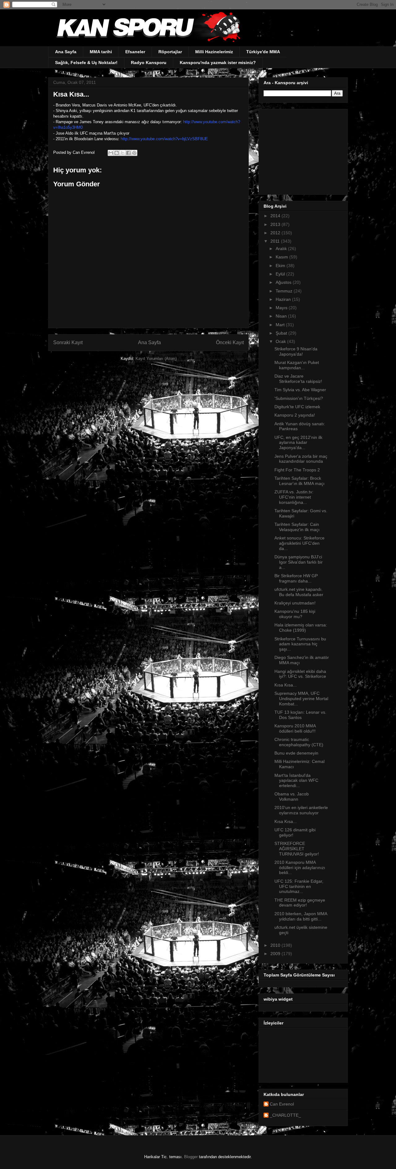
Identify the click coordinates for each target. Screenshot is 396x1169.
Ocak (281, 341)
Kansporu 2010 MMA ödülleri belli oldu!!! (295, 728)
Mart (281, 324)
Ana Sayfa (65, 51)
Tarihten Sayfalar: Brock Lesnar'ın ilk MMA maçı (299, 481)
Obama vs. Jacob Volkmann (291, 796)
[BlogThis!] (117, 153)
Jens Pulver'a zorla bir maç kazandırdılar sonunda (300, 459)
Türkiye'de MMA (263, 51)
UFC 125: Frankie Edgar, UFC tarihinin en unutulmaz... (298, 886)
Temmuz (285, 290)
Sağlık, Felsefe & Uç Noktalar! (86, 62)
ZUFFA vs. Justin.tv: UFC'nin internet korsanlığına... (293, 497)
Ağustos (284, 282)
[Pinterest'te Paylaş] (134, 153)
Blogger (191, 1156)
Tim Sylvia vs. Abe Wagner (300, 389)
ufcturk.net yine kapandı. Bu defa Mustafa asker (298, 592)
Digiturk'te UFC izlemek (297, 406)
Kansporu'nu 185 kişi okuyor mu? (294, 614)
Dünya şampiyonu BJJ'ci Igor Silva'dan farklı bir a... (298, 562)
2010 (276, 945)
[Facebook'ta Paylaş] (128, 153)
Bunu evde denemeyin (296, 753)
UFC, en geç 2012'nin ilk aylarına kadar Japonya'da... (298, 442)
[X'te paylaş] (122, 153)
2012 (276, 232)
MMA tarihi (101, 51)
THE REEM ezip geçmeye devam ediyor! (299, 903)
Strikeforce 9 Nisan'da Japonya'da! (295, 351)
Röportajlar (170, 51)
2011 (275, 241)
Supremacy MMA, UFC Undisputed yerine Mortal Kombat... (301, 698)
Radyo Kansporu (148, 62)
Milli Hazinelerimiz (214, 51)
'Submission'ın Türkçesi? (298, 398)
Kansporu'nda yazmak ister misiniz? (218, 62)
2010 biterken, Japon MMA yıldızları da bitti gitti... (300, 916)
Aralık (282, 248)
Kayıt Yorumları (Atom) (156, 358)
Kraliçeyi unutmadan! (295, 602)
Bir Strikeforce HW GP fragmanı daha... (296, 578)
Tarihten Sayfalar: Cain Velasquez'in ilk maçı (297, 527)
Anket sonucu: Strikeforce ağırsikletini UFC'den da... (299, 543)
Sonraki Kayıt (68, 342)
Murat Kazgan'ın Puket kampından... (296, 365)
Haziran (284, 299)
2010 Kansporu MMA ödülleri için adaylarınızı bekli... (299, 867)
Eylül (281, 273)
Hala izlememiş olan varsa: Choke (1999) (300, 627)
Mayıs (282, 307)
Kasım (282, 256)
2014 (276, 215)
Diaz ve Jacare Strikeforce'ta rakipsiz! (298, 379)
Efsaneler (135, 51)
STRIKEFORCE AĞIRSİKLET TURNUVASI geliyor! (296, 848)
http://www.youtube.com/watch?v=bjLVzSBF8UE (164, 138)
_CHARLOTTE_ (285, 1115)
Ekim (281, 265)
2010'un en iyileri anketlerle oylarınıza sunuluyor (301, 810)
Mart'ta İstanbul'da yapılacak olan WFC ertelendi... (296, 780)
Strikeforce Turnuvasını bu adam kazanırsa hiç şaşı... (300, 644)
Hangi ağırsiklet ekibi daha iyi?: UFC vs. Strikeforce (300, 674)
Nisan (282, 316)
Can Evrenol (282, 1104)
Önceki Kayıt (230, 342)
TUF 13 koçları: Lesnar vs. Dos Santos (300, 715)
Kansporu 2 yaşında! (294, 415)
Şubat (282, 333)
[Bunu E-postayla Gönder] (111, 153)
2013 (276, 224)
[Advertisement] (302, 150)
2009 (276, 953)
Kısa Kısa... (285, 684)
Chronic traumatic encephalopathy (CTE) (298, 742)
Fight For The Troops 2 (297, 469)
